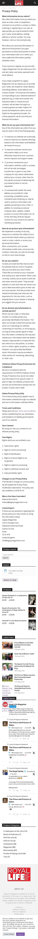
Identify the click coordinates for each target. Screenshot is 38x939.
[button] (3, 3)
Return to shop (10, 580)
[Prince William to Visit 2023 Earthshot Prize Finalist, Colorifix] (7, 645)
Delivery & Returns (19, 909)
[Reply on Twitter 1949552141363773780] (10, 762)
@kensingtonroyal (17, 728)
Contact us (19, 907)
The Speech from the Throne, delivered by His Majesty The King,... (24, 666)
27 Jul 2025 (28, 728)
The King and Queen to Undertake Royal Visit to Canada (22, 688)
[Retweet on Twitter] (8, 719)
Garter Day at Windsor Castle (24, 654)
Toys (5, 857)
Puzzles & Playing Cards (12, 853)
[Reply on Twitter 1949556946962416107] (10, 738)
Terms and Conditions (27, 411)
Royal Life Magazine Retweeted (18, 719)
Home (4, 8)
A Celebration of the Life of (14, 831)
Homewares (8, 844)
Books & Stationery (11, 834)
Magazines (7, 847)
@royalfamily (31, 771)
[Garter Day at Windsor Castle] (7, 656)
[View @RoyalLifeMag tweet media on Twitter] (10, 757)
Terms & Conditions (19, 912)
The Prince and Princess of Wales (20, 723)
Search (5, 558)
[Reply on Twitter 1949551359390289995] (10, 790)
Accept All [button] (20, 934)
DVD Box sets (8, 837)
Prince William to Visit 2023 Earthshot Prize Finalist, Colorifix (23, 645)
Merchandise (8, 850)
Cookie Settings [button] (9, 934)
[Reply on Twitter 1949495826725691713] (10, 814)
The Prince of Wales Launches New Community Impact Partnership (24, 677)
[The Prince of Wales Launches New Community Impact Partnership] (7, 677)
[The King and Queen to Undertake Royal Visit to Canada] (7, 698)
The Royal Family (16, 771)
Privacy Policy (19, 914)
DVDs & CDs (8, 841)
